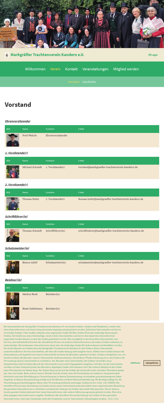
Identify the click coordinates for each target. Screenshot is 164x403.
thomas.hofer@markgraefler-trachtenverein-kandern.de (110, 199)
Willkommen (35, 68)
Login (154, 54)
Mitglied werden (126, 68)
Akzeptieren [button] (152, 363)
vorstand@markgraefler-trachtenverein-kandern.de (108, 167)
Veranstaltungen (95, 68)
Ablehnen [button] (135, 363)
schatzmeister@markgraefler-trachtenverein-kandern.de (110, 262)
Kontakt (71, 68)
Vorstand (73, 82)
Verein (55, 68)
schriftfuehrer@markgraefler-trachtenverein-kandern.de (111, 230)
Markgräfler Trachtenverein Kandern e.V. (47, 54)
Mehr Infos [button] (113, 399)
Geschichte (89, 82)
